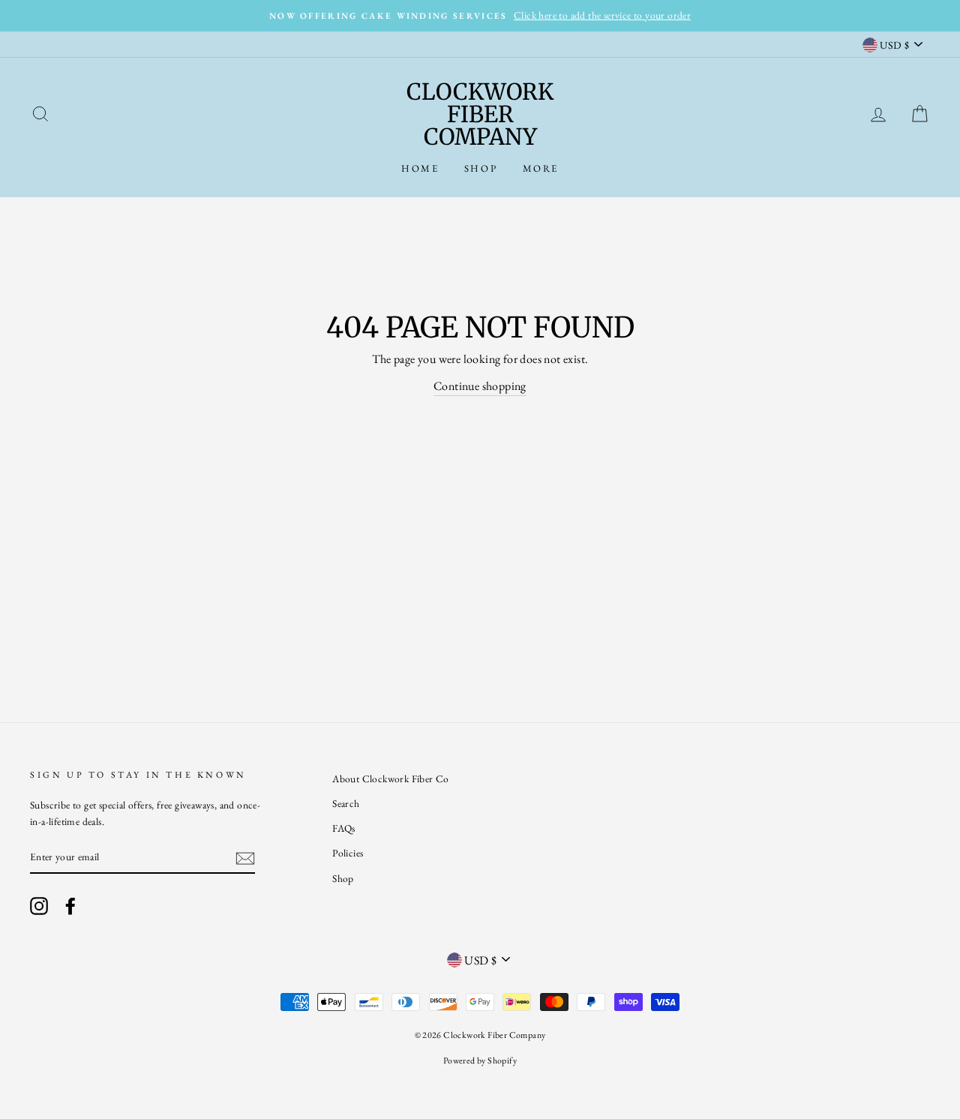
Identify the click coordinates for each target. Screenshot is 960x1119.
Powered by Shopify (480, 1060)
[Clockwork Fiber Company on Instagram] (39, 905)
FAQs (344, 828)
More (541, 168)
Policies (347, 853)
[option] (480, 16)
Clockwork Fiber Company (480, 114)
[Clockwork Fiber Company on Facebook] (71, 905)
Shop (480, 168)
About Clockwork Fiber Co (390, 778)
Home (420, 168)
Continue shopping (480, 386)
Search (345, 803)
